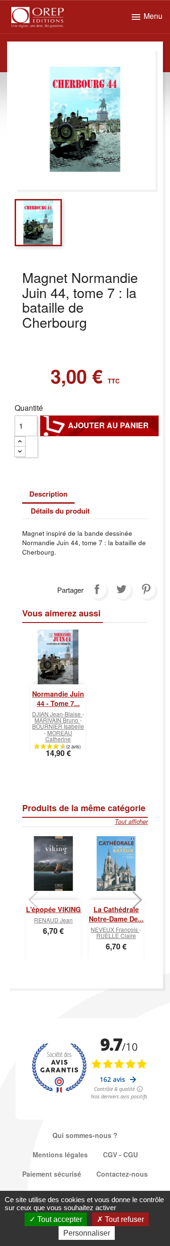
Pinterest (145, 589)
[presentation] (33, 900)
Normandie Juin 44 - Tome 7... (58, 698)
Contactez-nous (122, 1174)
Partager (96, 589)
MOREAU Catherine (58, 736)
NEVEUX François (115, 929)
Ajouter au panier (99, 425)
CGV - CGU (120, 1154)
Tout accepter (58, 1219)
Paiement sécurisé (51, 1174)
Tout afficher (131, 821)
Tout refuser (123, 1219)
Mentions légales (60, 1154)
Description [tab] (48, 494)
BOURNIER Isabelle (58, 726)
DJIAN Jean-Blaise (57, 714)
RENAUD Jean (53, 920)
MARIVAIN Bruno (57, 720)
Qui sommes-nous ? (85, 1135)
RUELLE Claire (116, 935)
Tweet (121, 589)
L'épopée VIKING (53, 909)
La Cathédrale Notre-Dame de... (116, 914)
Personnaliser (86, 1233)
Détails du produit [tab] (60, 511)
